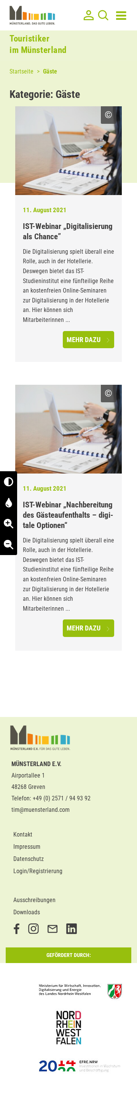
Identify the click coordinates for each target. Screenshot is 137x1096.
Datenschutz (28, 858)
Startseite (21, 71)
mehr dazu (84, 340)
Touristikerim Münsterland (38, 44)
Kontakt (22, 834)
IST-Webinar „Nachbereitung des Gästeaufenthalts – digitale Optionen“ (68, 515)
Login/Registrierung (37, 871)
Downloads (26, 912)
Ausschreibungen (34, 900)
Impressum (26, 846)
